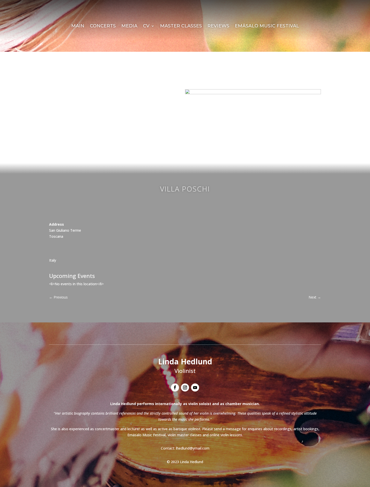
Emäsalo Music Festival (267, 26)
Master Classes (181, 26)
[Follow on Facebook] (175, 387)
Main (77, 26)
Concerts (103, 26)
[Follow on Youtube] (195, 387)
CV (146, 26)
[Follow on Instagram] (185, 387)
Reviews (218, 26)
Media (129, 26)
